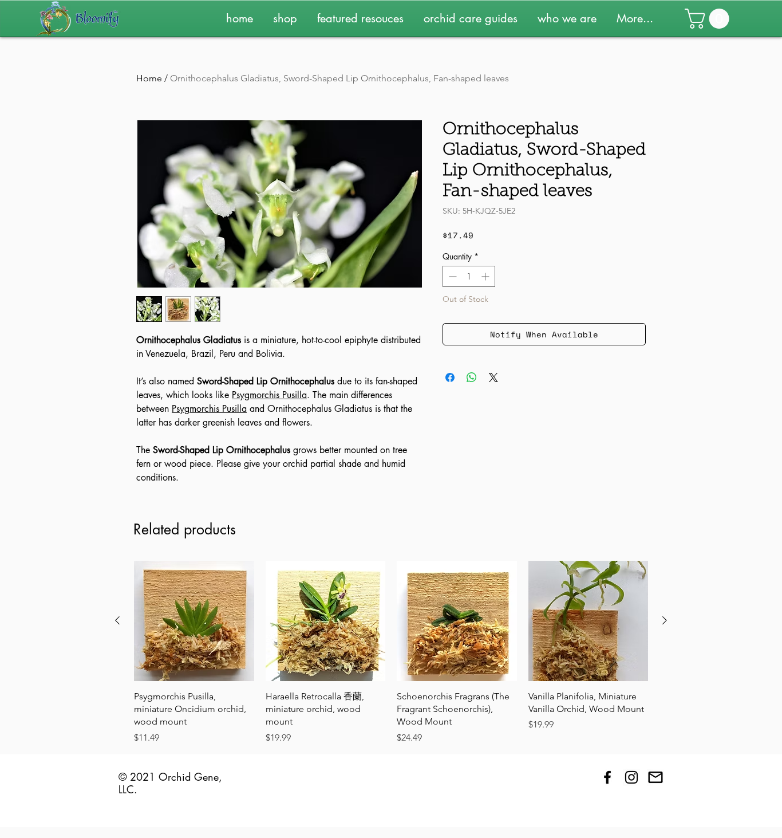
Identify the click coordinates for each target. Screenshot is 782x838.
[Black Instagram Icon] (631, 777)
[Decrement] (451, 276)
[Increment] (486, 276)
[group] (391, 652)
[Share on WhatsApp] (472, 377)
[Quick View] (194, 621)
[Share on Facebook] (450, 377)
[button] (289, 18)
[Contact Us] (655, 777)
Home (149, 78)
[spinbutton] (469, 276)
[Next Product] (665, 620)
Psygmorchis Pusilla (269, 395)
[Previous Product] (117, 620)
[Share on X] (493, 377)
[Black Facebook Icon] (607, 777)
